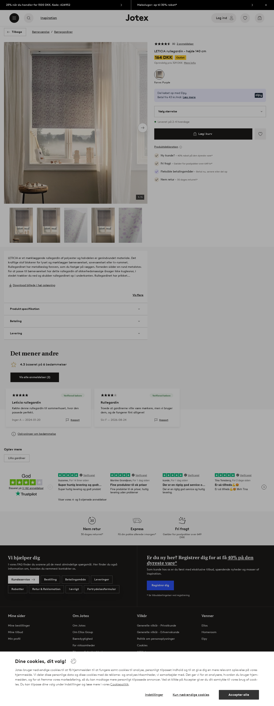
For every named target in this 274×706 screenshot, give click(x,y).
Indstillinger (154, 695)
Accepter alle (238, 695)
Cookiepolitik (119, 684)
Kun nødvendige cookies (191, 695)
